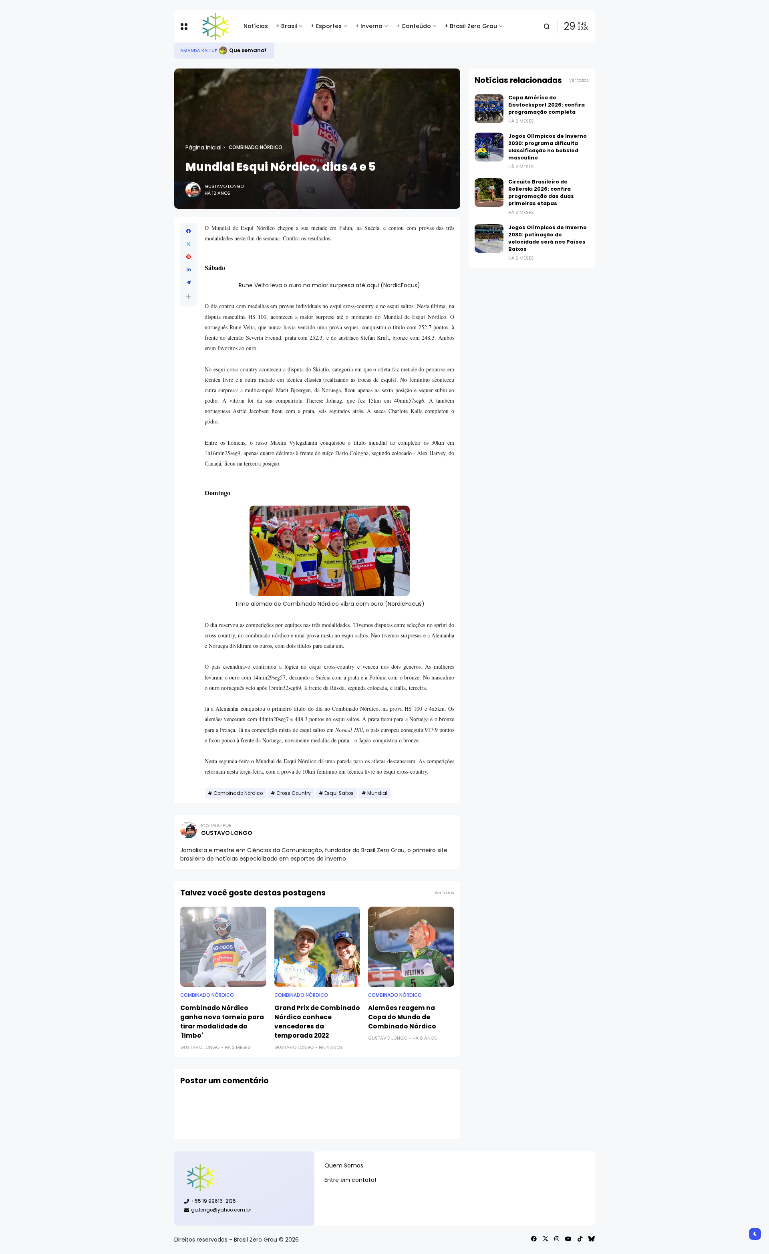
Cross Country (293, 793)
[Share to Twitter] (188, 244)
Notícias (256, 26)
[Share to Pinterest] (188, 256)
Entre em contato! (350, 1180)
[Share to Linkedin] (188, 269)
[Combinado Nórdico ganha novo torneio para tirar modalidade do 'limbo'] (223, 947)
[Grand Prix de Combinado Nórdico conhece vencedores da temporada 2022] (317, 947)
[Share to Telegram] (188, 282)
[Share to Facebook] (188, 231)
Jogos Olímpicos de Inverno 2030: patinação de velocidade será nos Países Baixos (547, 238)
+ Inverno (368, 26)
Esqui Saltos (339, 793)
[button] (188, 296)
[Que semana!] (223, 50)
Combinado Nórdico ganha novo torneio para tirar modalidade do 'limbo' (222, 1022)
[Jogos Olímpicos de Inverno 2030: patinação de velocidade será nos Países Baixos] (489, 238)
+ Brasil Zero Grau (471, 26)
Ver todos (444, 893)
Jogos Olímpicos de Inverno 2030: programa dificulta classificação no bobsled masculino (547, 147)
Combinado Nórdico (255, 147)
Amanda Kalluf (198, 50)
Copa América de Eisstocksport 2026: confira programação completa (546, 104)
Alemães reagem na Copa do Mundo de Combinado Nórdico (402, 1017)
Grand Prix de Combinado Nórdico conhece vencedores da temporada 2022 (317, 1022)
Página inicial (203, 147)
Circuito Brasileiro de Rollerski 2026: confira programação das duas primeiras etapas (541, 192)
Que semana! (247, 50)
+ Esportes (326, 26)
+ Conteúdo (413, 26)
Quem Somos (343, 1165)
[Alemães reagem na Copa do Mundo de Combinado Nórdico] (411, 947)
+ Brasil (286, 26)
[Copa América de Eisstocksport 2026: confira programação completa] (489, 108)
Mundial (377, 793)
